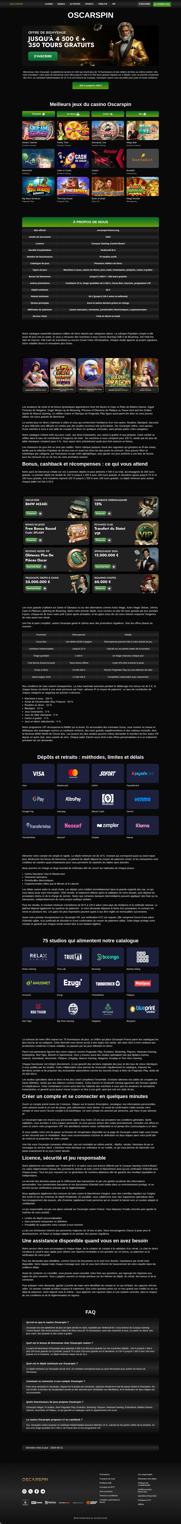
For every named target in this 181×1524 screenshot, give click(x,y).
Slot (140, 114)
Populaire (36, 114)
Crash (106, 114)
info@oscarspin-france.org (145, 1490)
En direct (71, 114)
